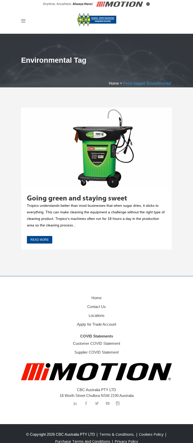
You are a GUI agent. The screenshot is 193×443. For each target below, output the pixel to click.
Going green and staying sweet (77, 198)
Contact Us (96, 306)
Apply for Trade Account (96, 324)
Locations (97, 315)
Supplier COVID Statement (96, 352)
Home (114, 83)
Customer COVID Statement (96, 343)
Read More (39, 240)
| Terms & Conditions (114, 434)
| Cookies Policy (150, 434)
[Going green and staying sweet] (96, 148)
